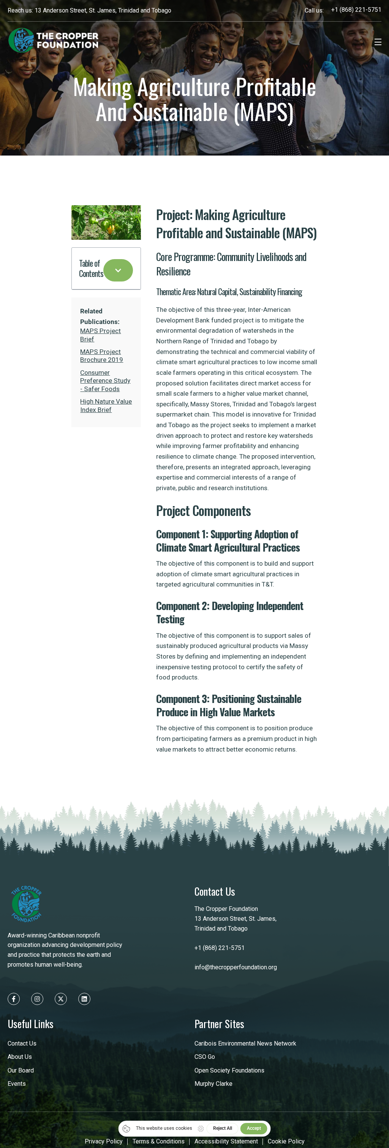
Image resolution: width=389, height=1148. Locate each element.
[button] (118, 270)
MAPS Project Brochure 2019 (101, 355)
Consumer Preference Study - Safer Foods (105, 381)
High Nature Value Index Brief (106, 405)
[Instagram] (37, 999)
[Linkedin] (84, 999)
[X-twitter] (61, 999)
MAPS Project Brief (100, 335)
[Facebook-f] (14, 999)
